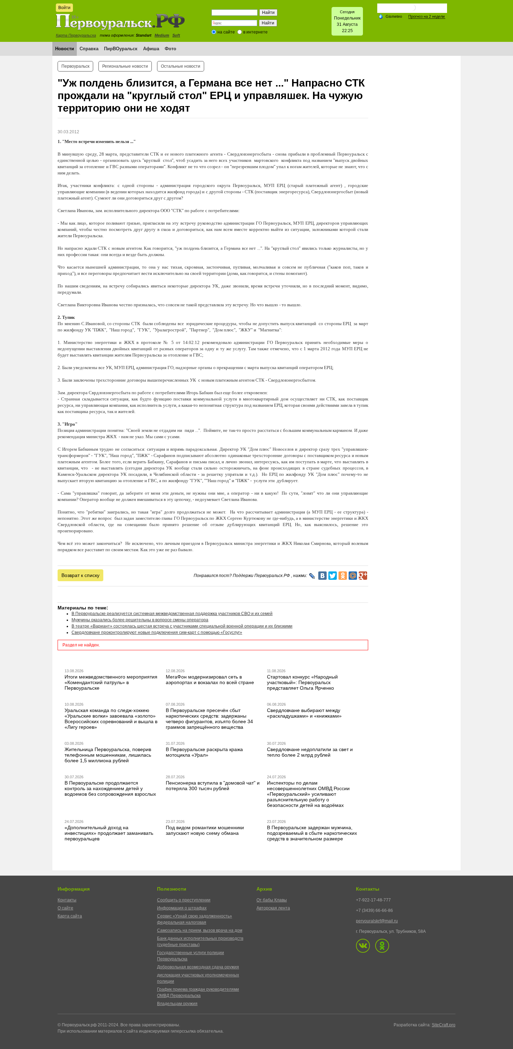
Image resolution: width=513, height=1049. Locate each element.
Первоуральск (75, 66)
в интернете (255, 32)
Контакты (67, 900)
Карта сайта (70, 916)
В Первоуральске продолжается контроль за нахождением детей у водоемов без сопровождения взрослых (110, 788)
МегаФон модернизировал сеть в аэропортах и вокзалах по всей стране (210, 679)
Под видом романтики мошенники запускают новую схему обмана (205, 830)
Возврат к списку (80, 575)
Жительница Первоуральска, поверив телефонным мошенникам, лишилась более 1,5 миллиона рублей (108, 755)
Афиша (151, 48)
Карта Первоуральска (76, 35)
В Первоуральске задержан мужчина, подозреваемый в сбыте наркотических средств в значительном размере (312, 833)
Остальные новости (180, 66)
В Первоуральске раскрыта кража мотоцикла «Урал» (204, 752)
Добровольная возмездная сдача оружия (198, 967)
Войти (64, 7)
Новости (64, 48)
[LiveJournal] (312, 575)
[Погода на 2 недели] (426, 16)
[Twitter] (332, 575)
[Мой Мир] (353, 575)
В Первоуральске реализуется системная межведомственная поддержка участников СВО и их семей (172, 613)
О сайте (65, 908)
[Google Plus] (363, 575)
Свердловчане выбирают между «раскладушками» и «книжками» (304, 713)
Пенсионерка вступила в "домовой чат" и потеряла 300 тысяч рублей (213, 785)
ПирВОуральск (120, 48)
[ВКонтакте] (322, 575)
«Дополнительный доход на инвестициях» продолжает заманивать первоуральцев (109, 833)
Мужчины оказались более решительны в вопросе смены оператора (140, 619)
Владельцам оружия (177, 1003)
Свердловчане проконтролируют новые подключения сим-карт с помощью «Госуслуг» (157, 632)
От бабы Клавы (271, 900)
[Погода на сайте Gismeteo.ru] (412, 10)
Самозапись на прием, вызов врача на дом (199, 930)
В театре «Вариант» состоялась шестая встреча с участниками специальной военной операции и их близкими (182, 626)
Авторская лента (273, 908)
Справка (89, 48)
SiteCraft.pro (443, 1024)
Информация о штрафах (182, 908)
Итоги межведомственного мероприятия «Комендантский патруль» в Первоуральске (111, 682)
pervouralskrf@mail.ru (377, 921)
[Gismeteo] (390, 16)
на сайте (226, 32)
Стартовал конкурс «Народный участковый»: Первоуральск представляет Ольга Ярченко (302, 682)
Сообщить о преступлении (183, 900)
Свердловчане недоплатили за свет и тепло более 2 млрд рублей (310, 752)
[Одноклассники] (343, 575)
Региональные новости (125, 66)
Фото (170, 48)
